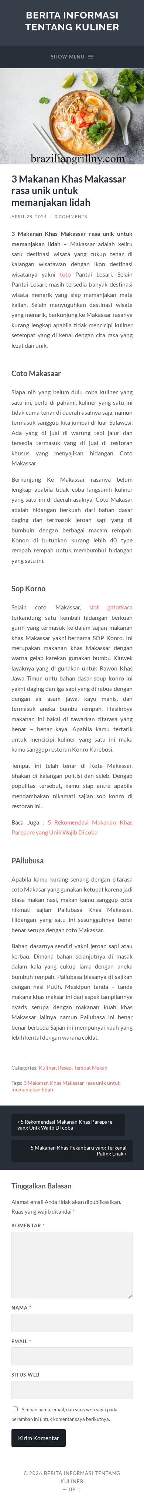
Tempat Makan (90, 1068)
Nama (21, 1308)
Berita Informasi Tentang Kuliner (72, 21)
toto (65, 274)
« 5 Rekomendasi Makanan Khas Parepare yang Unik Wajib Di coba (64, 1125)
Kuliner (47, 1068)
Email (21, 1341)
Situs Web (25, 1375)
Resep (65, 1068)
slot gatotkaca (111, 607)
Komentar (28, 1225)
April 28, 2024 (29, 216)
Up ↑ (75, 1489)
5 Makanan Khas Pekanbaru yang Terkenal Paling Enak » (79, 1151)
